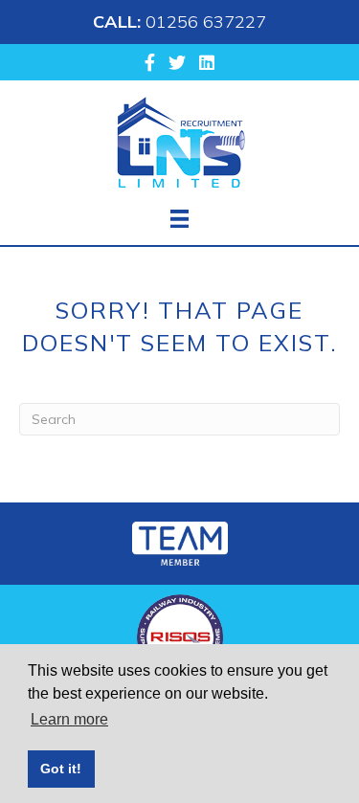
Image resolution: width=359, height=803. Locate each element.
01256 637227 (206, 22)
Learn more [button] (69, 719)
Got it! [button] (60, 768)
